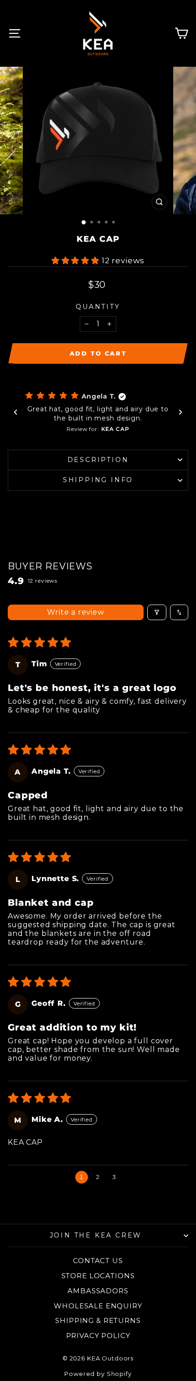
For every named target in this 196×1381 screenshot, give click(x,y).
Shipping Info (98, 480)
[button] (77, 260)
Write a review (75, 612)
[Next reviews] (180, 412)
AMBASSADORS (97, 1290)
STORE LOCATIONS (98, 1275)
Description (98, 460)
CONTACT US (98, 1260)
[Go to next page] (131, 1177)
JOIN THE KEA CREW (96, 1235)
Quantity (98, 307)
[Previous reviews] (15, 412)
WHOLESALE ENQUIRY (98, 1305)
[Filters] (156, 612)
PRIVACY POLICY (98, 1335)
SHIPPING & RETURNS (97, 1320)
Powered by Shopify (97, 1373)
